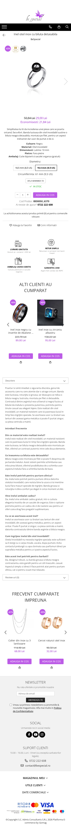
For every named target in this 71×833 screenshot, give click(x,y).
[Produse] (5, 27)
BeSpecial (35, 39)
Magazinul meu (34, 778)
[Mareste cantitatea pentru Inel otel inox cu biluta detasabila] (28, 195)
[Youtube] (36, 735)
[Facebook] (29, 735)
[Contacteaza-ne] (50, 26)
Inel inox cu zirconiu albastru (50, 331)
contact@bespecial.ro (37, 765)
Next (65, 81)
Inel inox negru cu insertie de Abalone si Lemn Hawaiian (20, 331)
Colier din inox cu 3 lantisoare (19, 642)
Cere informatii (48, 225)
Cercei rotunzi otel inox (51, 640)
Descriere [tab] (10, 380)
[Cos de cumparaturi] (59, 26)
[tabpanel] (35, 78)
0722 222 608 (37, 760)
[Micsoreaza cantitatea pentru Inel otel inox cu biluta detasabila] (17, 195)
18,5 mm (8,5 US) (23, 167)
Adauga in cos (45, 195)
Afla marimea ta (35, 181)
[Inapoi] (2, 35)
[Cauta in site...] (67, 26)
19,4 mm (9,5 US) (46, 167)
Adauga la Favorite (22, 225)
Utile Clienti (34, 785)
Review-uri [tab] (12, 577)
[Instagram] (42, 735)
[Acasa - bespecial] (35, 16)
